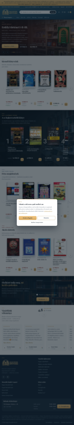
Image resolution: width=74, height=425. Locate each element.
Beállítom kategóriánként (37, 222)
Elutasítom (46, 218)
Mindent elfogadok (27, 218)
